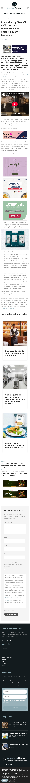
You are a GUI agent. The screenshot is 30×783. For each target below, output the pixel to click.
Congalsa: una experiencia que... (18, 733)
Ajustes (12, 780)
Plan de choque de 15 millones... (18, 723)
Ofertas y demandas (7, 657)
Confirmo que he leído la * (14, 701)
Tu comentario (8, 522)
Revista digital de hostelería (14, 13)
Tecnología (4, 654)
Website (6, 554)
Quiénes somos (8, 764)
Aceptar (5, 780)
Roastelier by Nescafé (10, 142)
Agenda (3, 656)
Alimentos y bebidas (6, 18)
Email (5, 545)
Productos (4, 648)
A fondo (4, 652)
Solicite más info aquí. (7, 308)
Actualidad (4, 650)
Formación (4, 663)
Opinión (4, 659)
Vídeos (3, 665)
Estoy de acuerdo (10, 570)
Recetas (4, 661)
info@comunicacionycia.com (11, 597)
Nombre (6, 537)
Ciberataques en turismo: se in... (18, 744)
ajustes (15, 777)
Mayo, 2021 (3, 39)
